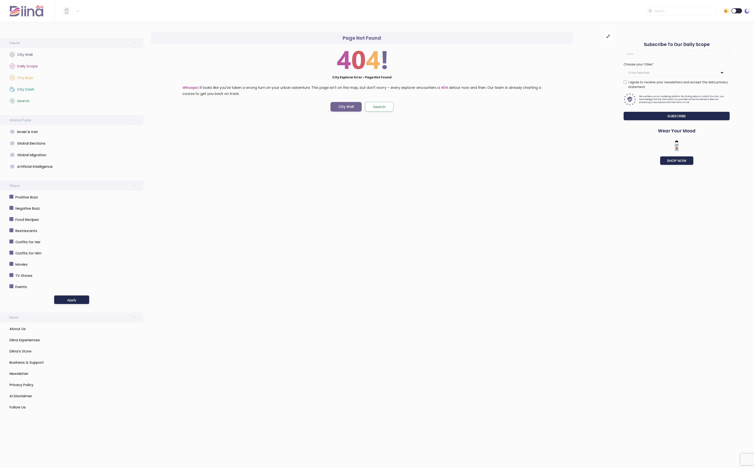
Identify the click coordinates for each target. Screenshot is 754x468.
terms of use (683, 102)
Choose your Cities (638, 64)
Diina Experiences (24, 340)
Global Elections (31, 143)
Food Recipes (27, 219)
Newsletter (18, 373)
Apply (71, 300)
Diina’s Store (20, 351)
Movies (21, 264)
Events (21, 286)
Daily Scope (27, 66)
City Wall (25, 54)
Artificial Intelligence (35, 166)
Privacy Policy (21, 384)
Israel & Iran (27, 131)
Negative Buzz (27, 208)
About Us (17, 328)
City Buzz (25, 77)
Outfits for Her (28, 242)
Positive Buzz (26, 197)
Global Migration (31, 154)
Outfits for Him (28, 253)
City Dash (25, 89)
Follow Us (17, 407)
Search (23, 100)
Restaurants (26, 230)
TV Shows (23, 275)
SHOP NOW (676, 160)
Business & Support (26, 362)
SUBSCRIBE (676, 116)
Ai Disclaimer (20, 396)
